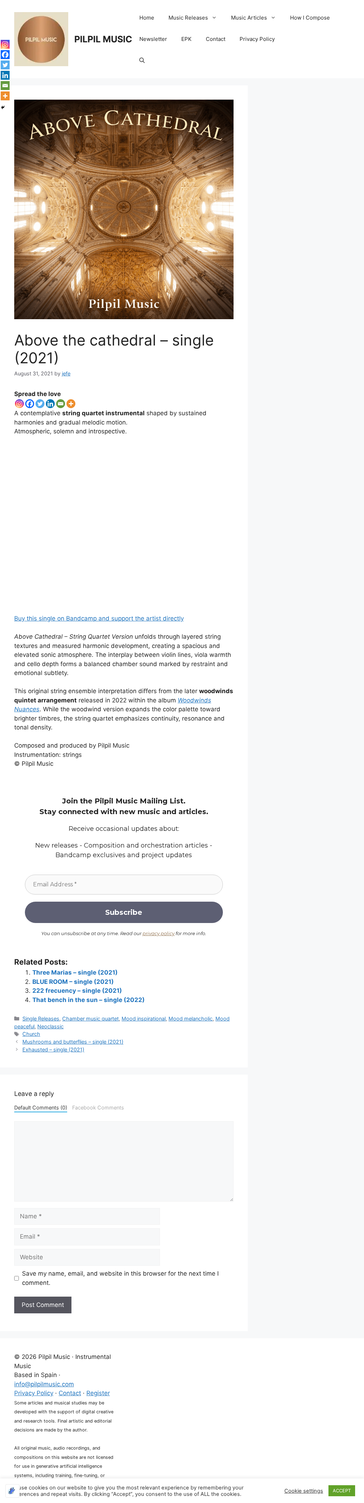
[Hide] (3, 107)
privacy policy (159, 933)
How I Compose (310, 17)
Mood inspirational (144, 1019)
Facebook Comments (98, 1107)
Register (98, 1393)
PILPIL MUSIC (103, 39)
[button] (142, 60)
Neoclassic (50, 1026)
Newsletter (153, 39)
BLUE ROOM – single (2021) (73, 981)
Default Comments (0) (40, 1107)
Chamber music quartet (90, 1019)
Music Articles (249, 17)
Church (31, 1034)
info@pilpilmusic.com (44, 1384)
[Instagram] (19, 403)
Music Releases (188, 17)
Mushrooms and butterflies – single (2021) (72, 1042)
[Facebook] (29, 403)
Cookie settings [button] (303, 1491)
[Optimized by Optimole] (12, 1491)
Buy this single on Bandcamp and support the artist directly (99, 618)
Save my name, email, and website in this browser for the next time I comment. (120, 1278)
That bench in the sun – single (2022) (88, 999)
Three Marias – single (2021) (75, 972)
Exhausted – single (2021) (53, 1049)
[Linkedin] (50, 403)
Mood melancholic (190, 1019)
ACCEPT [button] (342, 1490)
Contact (215, 39)
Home (146, 17)
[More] (70, 403)
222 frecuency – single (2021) (77, 990)
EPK (186, 39)
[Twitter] (40, 403)
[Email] (60, 403)
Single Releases (40, 1019)
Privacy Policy (257, 39)
